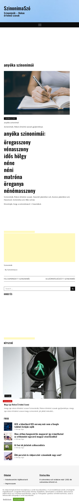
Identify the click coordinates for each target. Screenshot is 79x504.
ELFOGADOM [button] (18, 499)
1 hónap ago (19, 429)
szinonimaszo (12, 270)
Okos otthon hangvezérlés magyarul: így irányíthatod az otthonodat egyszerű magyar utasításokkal (38, 435)
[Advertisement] (39, 42)
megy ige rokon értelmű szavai (16, 404)
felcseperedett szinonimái (17, 279)
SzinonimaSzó (17, 8)
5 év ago (8, 396)
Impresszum (10, 484)
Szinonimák (8, 265)
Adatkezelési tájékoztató (16, 480)
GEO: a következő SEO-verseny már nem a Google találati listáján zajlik (36, 425)
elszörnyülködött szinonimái (60, 279)
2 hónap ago (19, 439)
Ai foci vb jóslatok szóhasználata (29, 445)
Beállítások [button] (7, 499)
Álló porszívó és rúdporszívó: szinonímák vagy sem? (38, 455)
